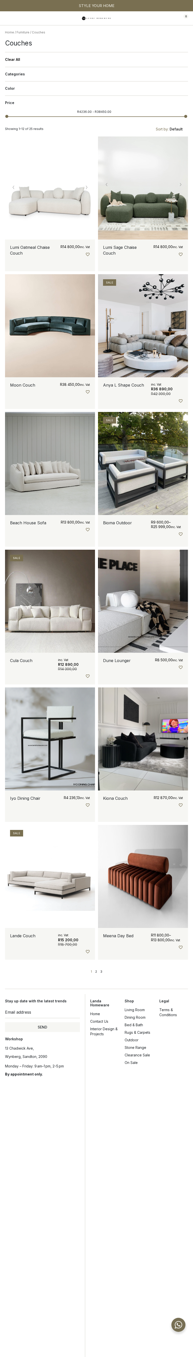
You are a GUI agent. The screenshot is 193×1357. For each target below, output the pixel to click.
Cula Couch (21, 660)
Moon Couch (22, 385)
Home (9, 32)
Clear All (12, 60)
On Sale (131, 1062)
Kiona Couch (115, 798)
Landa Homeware (99, 1003)
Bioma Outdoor (117, 522)
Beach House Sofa (28, 522)
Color (10, 88)
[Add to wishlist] (87, 254)
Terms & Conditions (168, 1012)
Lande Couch (22, 935)
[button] (9, 18)
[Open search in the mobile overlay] (168, 18)
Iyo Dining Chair (25, 798)
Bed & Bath (134, 1025)
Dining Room (135, 1017)
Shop (129, 1001)
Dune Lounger (117, 660)
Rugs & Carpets (137, 1032)
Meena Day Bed (118, 935)
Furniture (23, 32)
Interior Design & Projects (104, 1031)
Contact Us (99, 1021)
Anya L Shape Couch (123, 385)
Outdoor (131, 1040)
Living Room (135, 1010)
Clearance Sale (137, 1055)
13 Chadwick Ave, (19, 1048)
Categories (15, 74)
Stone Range (135, 1047)
